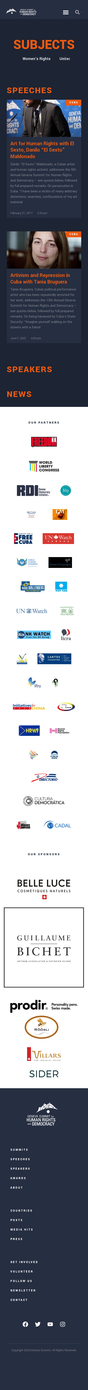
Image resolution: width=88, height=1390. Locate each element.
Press (16, 1239)
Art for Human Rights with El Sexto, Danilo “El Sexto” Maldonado (42, 150)
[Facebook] (25, 1324)
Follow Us (21, 1281)
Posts (16, 1220)
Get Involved (24, 1262)
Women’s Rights (37, 58)
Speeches (20, 1159)
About (16, 1188)
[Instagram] (62, 1324)
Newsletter (23, 1291)
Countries (21, 1211)
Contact (19, 1300)
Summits (19, 1150)
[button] (66, 12)
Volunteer (21, 1272)
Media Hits (21, 1230)
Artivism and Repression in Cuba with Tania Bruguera (40, 279)
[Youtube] (50, 1324)
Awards (18, 1178)
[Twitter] (38, 1324)
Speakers (20, 1169)
